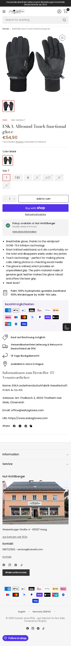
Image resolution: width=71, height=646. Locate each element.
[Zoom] (62, 38)
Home (5, 29)
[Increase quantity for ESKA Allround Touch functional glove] (14, 199)
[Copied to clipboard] (31, 426)
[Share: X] (20, 426)
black (8, 160)
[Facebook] (5, 565)
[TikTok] (23, 565)
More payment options (35, 214)
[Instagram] (11, 565)
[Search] (64, 20)
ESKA (4, 120)
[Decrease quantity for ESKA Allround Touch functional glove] (5, 199)
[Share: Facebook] (14, 426)
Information (10, 454)
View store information (24, 231)
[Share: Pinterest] (26, 426)
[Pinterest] (17, 565)
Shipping (20, 142)
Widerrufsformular (16, 572)
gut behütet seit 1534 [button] (14, 537)
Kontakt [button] (7, 556)
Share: (6, 426)
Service (7, 464)
